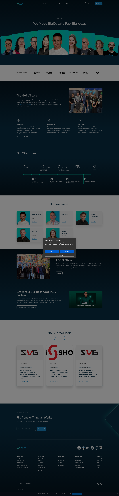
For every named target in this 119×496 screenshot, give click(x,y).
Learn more (47, 247)
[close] (73, 240)
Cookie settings (59, 255)
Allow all (52, 251)
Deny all (67, 251)
